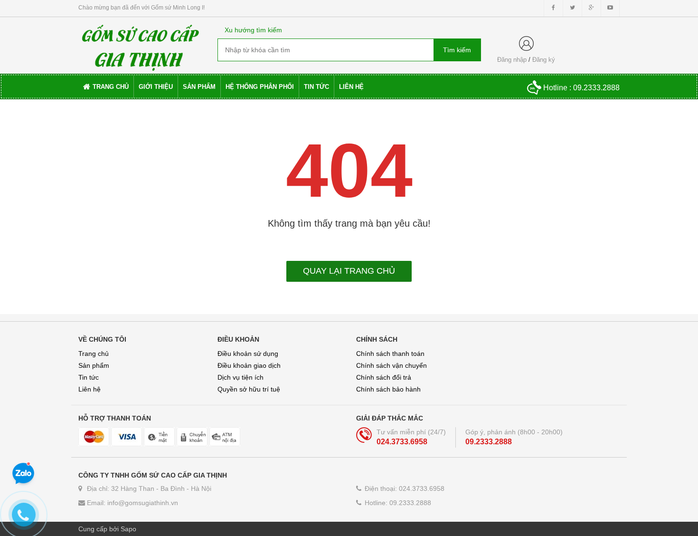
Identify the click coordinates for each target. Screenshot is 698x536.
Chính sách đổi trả (383, 377)
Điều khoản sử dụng (247, 353)
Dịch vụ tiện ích (240, 377)
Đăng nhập (512, 59)
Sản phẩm (93, 365)
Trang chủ (93, 353)
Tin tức (88, 377)
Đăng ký (543, 59)
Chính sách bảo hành (388, 389)
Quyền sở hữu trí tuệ (248, 389)
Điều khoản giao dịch (249, 365)
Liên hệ (89, 389)
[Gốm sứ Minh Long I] (140, 44)
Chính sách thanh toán (390, 353)
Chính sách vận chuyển (391, 365)
